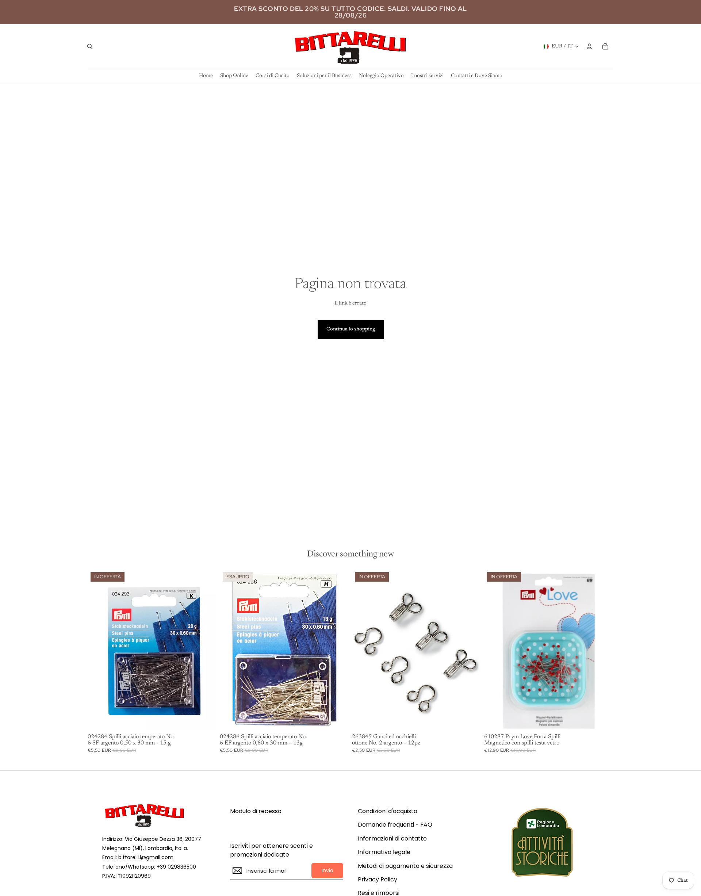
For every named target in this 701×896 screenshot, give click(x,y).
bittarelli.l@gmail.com (145, 857)
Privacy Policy (377, 880)
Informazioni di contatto (392, 839)
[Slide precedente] (495, 650)
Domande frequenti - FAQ (395, 825)
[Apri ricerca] (90, 46)
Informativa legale (384, 852)
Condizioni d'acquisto (387, 811)
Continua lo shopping (350, 329)
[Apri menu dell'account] (589, 46)
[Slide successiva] (602, 650)
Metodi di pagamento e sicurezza (405, 866)
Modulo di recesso (255, 811)
